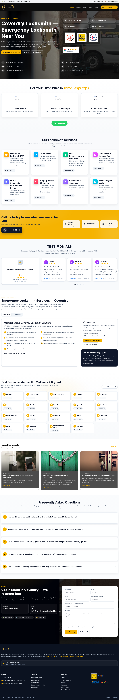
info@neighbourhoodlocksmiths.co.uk (72, 656)
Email (26, 52)
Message (67, 610)
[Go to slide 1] (75, 284)
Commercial (17, 314)
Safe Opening (35, 682)
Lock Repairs (35, 680)
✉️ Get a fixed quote (90, 344)
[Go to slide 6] (83, 284)
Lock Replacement (36, 677)
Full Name (68, 589)
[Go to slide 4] (80, 284)
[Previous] (41, 271)
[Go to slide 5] (82, 284)
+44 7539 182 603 (26, 1)
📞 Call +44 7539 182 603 (92, 340)
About (85, 7)
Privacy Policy (65, 687)
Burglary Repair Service (38, 685)
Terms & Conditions (66, 690)
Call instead (84, 632)
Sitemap (115, 697)
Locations (78, 7)
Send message (71, 632)
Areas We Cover (66, 680)
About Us (63, 682)
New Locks (34, 687)
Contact (96, 7)
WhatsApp (37, 52)
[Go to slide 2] (77, 284)
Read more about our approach (14, 353)
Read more (8, 170)
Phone (92, 589)
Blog (90, 7)
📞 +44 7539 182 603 (11, 608)
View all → (114, 446)
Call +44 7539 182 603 (109, 7)
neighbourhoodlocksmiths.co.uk (12, 683)
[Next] (117, 271)
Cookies (108, 697)
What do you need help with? (74, 603)
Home (72, 7)
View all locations (108, 387)
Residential (6, 314)
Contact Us (64, 685)
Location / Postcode (97, 596)
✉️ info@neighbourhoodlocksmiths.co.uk (46, 610)
